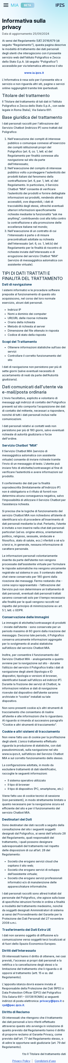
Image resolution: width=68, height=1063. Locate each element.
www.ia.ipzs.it (34, 72)
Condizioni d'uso (45, 1061)
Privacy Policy (21, 1061)
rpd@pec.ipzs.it (13, 1005)
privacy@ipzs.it (51, 1001)
